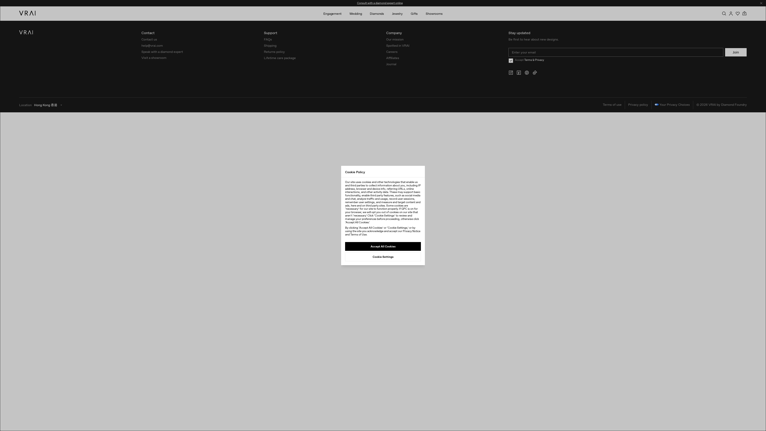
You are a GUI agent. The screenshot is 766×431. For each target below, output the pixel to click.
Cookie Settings (383, 257)
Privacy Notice (411, 231)
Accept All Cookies (383, 246)
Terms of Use (358, 234)
